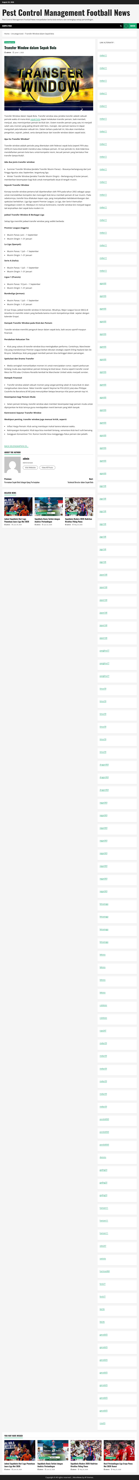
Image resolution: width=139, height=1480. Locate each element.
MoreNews (77, 1477)
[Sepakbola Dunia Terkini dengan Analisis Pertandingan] (49, 506)
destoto (103, 1157)
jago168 (103, 486)
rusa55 (102, 1423)
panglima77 (104, 650)
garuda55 (104, 1334)
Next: (80, 480)
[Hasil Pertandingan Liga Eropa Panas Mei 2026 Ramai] (119, 1450)
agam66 (103, 283)
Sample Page (7, 26)
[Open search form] (121, 26)
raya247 (103, 1030)
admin (8, 52)
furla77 (102, 1284)
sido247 (103, 1246)
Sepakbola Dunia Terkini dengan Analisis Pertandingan (47, 520)
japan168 (103, 574)
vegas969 (103, 802)
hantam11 (104, 1208)
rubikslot (103, 1005)
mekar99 (103, 1043)
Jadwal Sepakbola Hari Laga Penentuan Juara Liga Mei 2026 (16, 520)
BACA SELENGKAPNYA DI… (16, 446)
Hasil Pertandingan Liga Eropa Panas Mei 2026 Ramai (118, 1465)
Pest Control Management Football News (66, 12)
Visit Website (30, 467)
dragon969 (104, 764)
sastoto (103, 1258)
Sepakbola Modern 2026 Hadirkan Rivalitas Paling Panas (78, 520)
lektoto (102, 954)
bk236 (102, 1309)
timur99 (103, 688)
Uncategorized (9, 42)
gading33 (103, 1170)
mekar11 (103, 55)
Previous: (22, 480)
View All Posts (47, 467)
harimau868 (105, 1271)
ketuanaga (104, 904)
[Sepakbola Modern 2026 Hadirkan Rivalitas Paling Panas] (79, 506)
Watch (132, 26)
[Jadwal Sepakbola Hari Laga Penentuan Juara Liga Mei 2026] (18, 506)
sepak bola (35, 119)
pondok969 (104, 1119)
